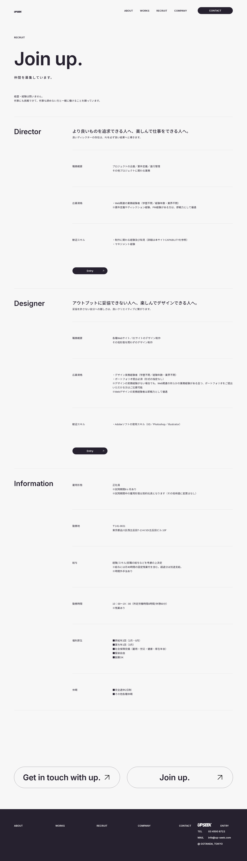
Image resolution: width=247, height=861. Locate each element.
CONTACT (185, 825)
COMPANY (180, 10)
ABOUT (128, 10)
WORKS (144, 10)
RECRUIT (161, 10)
